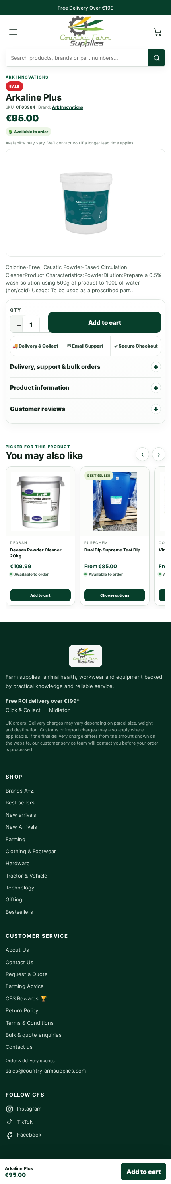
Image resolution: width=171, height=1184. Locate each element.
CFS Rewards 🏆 (26, 998)
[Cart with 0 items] (157, 32)
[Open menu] (13, 32)
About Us (17, 950)
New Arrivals (21, 827)
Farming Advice (25, 986)
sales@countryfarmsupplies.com (46, 1070)
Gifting (14, 899)
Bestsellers (19, 912)
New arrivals (21, 815)
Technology (20, 887)
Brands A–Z (20, 790)
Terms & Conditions (30, 1023)
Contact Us (19, 962)
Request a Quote (27, 974)
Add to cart (104, 322)
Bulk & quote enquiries (34, 1035)
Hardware (18, 863)
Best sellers (20, 802)
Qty (15, 310)
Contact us (19, 1047)
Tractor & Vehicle (26, 875)
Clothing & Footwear (31, 851)
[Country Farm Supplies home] (85, 32)
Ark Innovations (67, 107)
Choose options (114, 595)
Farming (15, 839)
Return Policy (22, 1010)
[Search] (156, 57)
